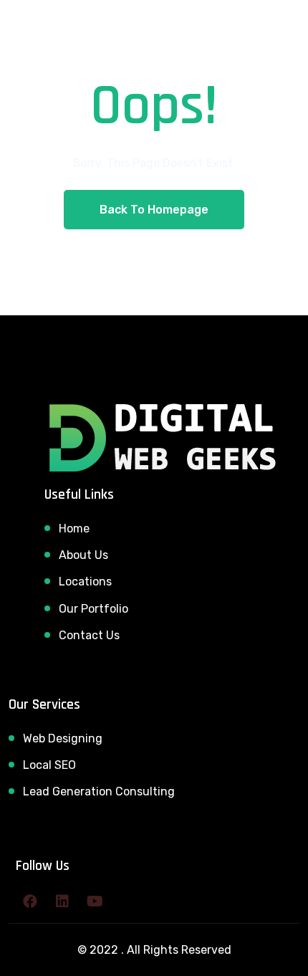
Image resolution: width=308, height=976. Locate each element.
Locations (85, 581)
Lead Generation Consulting (99, 791)
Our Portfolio (93, 609)
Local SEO (49, 765)
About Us (83, 555)
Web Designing (62, 738)
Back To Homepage (154, 209)
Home (74, 528)
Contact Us (89, 635)
